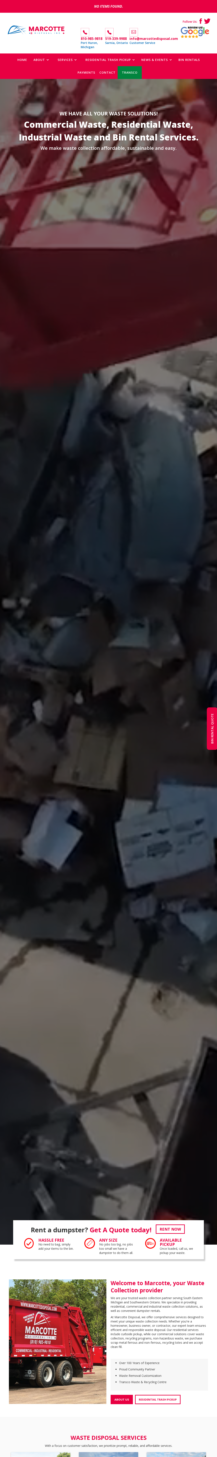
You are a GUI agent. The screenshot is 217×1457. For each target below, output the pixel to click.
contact (107, 72)
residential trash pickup (158, 1399)
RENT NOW (170, 1229)
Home (22, 60)
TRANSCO (130, 72)
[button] (41, 59)
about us (121, 1399)
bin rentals (189, 60)
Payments (86, 72)
